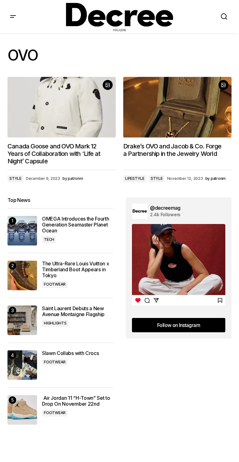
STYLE (15, 178)
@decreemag (165, 208)
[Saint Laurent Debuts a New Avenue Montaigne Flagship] (22, 320)
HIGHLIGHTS (55, 323)
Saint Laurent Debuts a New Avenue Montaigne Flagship (73, 311)
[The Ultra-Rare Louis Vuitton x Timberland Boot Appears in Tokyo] (22, 275)
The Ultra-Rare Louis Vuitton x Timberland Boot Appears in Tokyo (75, 269)
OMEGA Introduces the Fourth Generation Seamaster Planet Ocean (75, 225)
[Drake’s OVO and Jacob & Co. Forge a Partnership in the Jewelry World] (177, 107)
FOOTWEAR (55, 284)
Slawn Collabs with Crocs (70, 353)
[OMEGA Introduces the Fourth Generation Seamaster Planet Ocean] (22, 230)
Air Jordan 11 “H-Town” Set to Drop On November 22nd (76, 401)
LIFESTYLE (134, 178)
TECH (49, 239)
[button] (13, 17)
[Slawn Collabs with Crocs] (22, 365)
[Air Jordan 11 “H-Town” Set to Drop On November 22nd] (22, 410)
